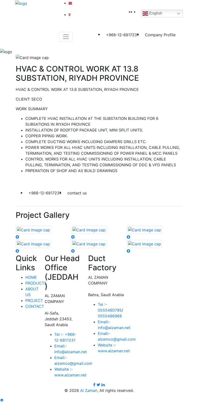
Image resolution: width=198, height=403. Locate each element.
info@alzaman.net (87, 3)
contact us (77, 193)
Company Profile (160, 34)
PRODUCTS (36, 283)
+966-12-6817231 (122, 34)
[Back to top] (2, 400)
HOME (31, 277)
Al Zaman (88, 390)
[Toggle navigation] (66, 37)
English (155, 13)
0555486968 (110, 316)
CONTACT (34, 306)
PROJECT (34, 300)
